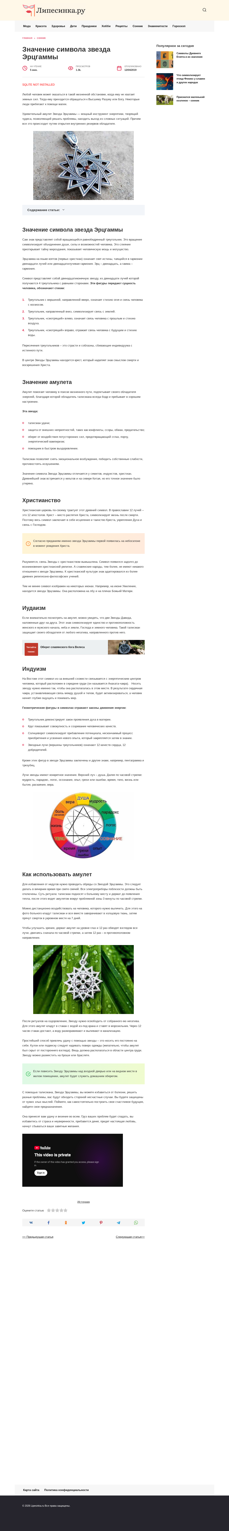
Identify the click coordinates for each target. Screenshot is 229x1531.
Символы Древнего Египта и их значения (190, 55)
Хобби (106, 26)
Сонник (138, 26)
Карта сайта (31, 1490)
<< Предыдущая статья (37, 1237)
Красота (41, 26)
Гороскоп (179, 26)
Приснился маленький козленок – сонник (191, 98)
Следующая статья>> (130, 1237)
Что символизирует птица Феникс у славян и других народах (191, 78)
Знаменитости (157, 26)
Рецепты (122, 26)
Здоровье (58, 26)
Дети (73, 26)
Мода (27, 26)
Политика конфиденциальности (66, 1490)
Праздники (89, 26)
